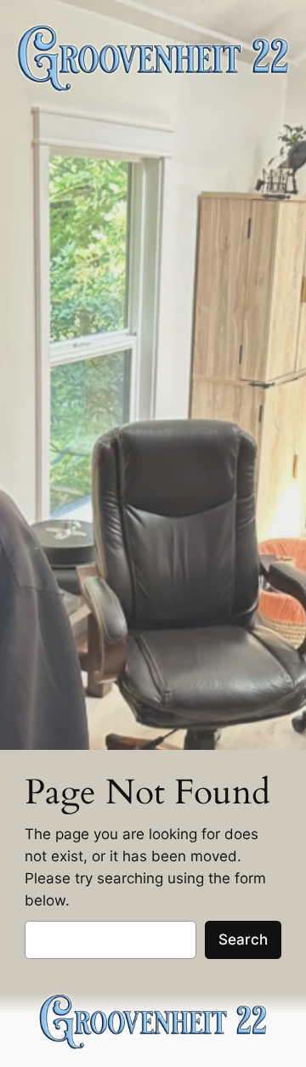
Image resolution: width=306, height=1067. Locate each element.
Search (243, 939)
